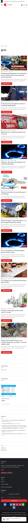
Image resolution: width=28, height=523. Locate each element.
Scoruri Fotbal (4, 450)
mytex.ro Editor (4, 218)
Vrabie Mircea (4, 308)
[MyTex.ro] (8, 5)
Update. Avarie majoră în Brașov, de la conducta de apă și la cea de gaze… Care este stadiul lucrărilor (13, 342)
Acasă (3, 45)
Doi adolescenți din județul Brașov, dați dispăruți (12, 433)
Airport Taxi (3, 449)
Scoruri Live (3, 447)
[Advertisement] (14, 25)
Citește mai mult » (7, 83)
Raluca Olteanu (5, 101)
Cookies (2, 481)
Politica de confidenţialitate (6, 487)
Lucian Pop (4, 71)
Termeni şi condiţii (4, 484)
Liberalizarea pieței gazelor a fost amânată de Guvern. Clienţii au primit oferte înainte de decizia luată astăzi (14, 75)
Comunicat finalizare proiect (8, 423)
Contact (2, 469)
